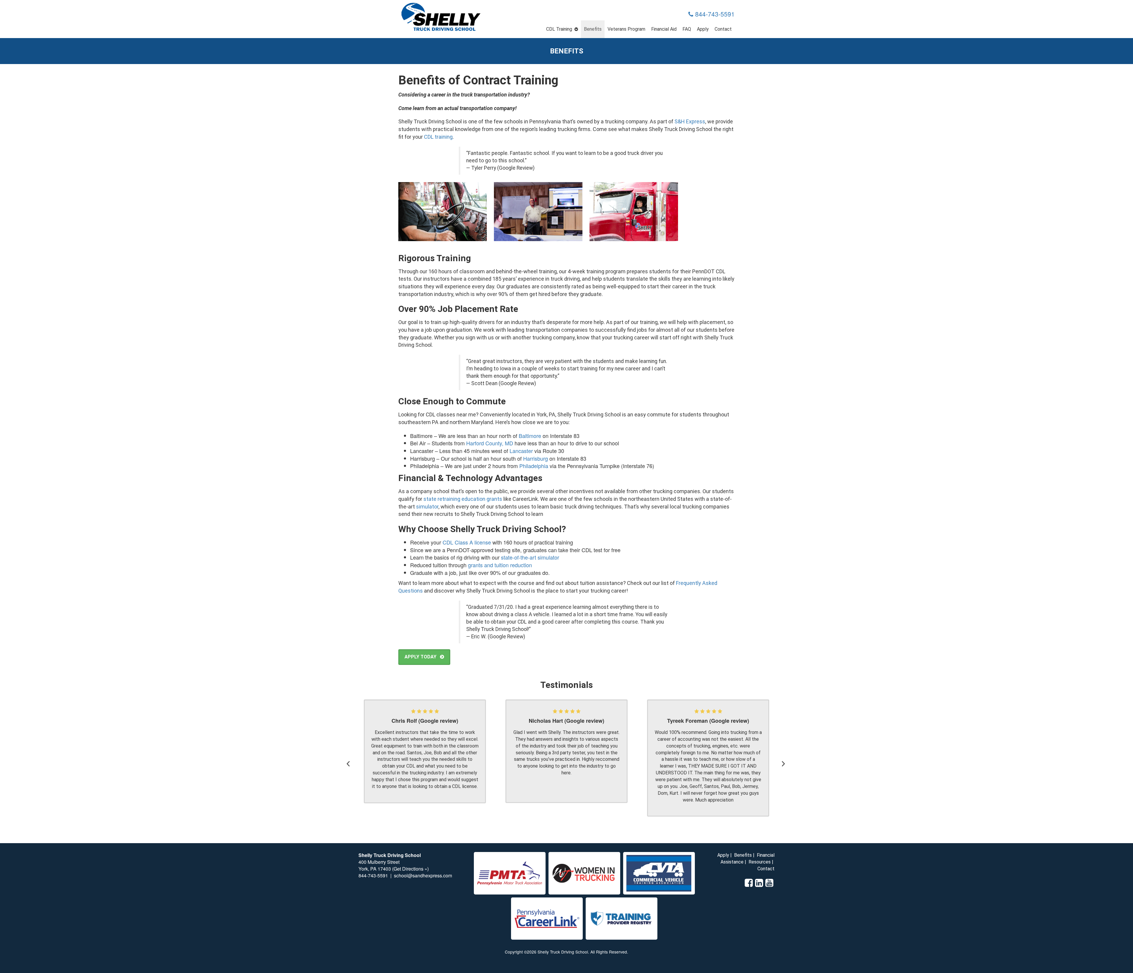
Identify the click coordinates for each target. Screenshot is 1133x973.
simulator (427, 506)
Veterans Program (626, 29)
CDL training (438, 137)
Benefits (593, 29)
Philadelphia (533, 466)
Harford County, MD (489, 443)
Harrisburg (535, 458)
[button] (350, 758)
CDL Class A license (467, 542)
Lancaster (521, 450)
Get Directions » (410, 868)
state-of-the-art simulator (530, 557)
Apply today (422, 657)
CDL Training (559, 29)
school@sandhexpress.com (423, 875)
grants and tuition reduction (500, 565)
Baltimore (530, 435)
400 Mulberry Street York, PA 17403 (379, 865)
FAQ (686, 29)
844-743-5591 (714, 13)
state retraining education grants (462, 499)
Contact (723, 29)
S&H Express (689, 121)
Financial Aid (664, 29)
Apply (703, 29)
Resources (760, 862)
